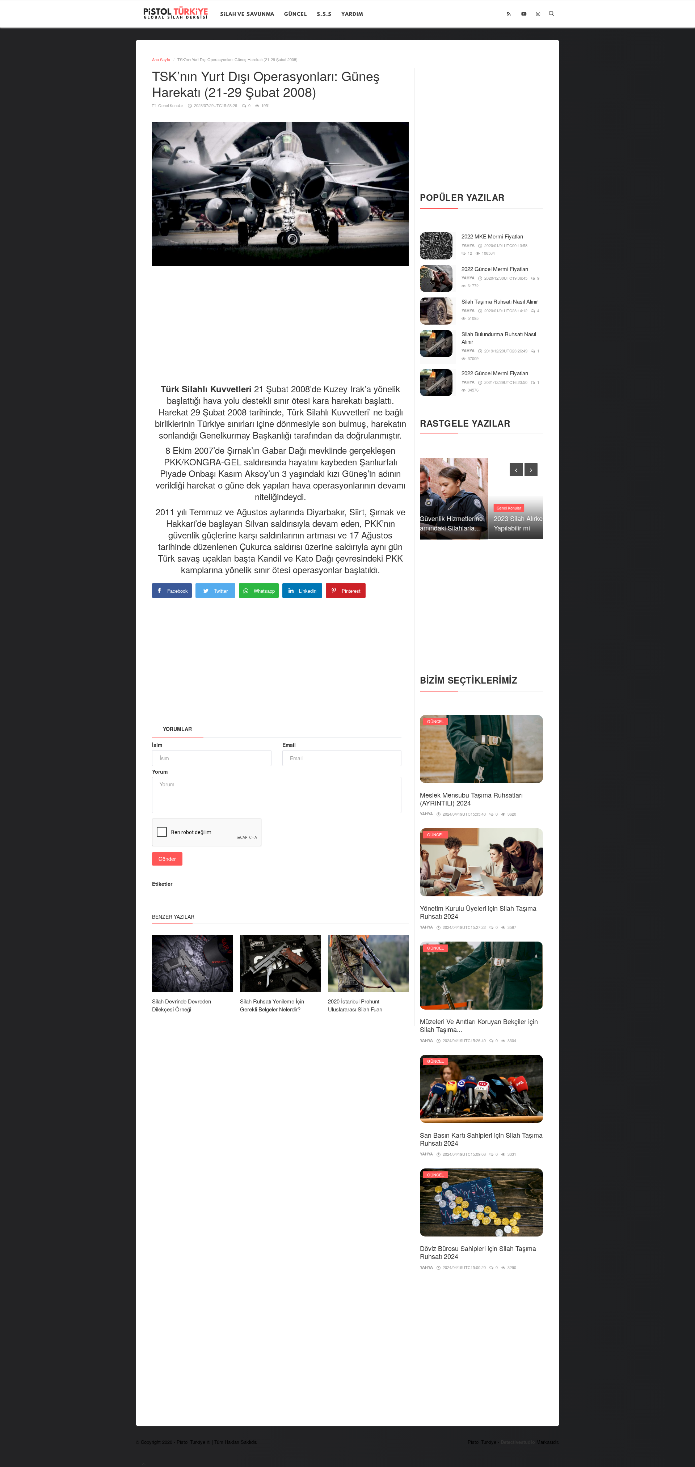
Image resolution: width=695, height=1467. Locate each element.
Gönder (167, 858)
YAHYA (468, 245)
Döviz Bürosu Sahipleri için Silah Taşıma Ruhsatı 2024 (478, 1252)
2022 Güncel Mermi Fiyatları (495, 268)
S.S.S (324, 14)
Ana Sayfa (161, 59)
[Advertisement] (284, 318)
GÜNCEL (295, 14)
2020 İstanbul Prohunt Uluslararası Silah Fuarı (355, 1005)
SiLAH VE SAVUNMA (247, 14)
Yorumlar (177, 728)
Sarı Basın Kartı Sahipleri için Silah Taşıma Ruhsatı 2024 (481, 1138)
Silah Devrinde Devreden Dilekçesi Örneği (181, 1005)
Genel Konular (170, 105)
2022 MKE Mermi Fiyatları (492, 236)
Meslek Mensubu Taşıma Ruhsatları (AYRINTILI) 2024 (471, 798)
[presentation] (516, 469)
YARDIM (352, 14)
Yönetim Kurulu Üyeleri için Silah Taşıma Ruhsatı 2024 (478, 912)
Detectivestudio (518, 1441)
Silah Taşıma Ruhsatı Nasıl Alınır (500, 301)
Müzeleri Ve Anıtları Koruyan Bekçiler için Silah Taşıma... (479, 1025)
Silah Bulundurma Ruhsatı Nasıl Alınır (499, 337)
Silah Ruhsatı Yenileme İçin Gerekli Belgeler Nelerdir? (272, 1005)
